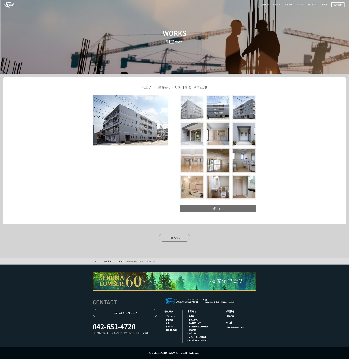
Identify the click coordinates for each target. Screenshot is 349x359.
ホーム (95, 261)
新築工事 (192, 333)
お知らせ (288, 4)
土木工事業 (193, 319)
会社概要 (169, 319)
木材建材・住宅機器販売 (198, 326)
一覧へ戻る (174, 237)
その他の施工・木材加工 (198, 340)
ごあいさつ (170, 316)
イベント (300, 4)
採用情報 (323, 4)
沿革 (167, 323)
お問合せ (338, 4)
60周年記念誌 (171, 330)
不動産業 (192, 330)
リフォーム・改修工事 (197, 337)
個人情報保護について (236, 327)
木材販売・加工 (195, 323)
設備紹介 (169, 326)
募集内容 (230, 316)
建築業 (191, 316)
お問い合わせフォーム (125, 313)
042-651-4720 (114, 326)
